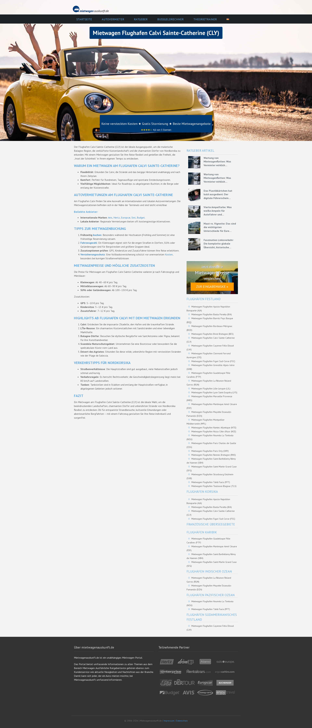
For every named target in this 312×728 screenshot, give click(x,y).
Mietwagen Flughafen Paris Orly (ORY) (210, 451)
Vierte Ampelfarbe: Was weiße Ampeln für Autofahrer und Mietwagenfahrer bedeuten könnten (220, 210)
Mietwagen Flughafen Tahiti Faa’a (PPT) (210, 482)
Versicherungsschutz (92, 254)
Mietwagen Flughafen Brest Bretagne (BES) (212, 333)
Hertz (116, 217)
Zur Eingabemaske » (212, 287)
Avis (110, 217)
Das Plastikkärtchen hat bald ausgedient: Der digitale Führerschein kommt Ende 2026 (218, 194)
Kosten (169, 254)
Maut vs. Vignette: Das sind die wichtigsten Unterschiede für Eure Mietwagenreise (220, 227)
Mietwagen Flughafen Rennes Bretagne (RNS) (213, 454)
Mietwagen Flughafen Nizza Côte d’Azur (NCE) (213, 431)
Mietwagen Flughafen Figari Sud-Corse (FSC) (213, 361)
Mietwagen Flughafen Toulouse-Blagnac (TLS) (213, 486)
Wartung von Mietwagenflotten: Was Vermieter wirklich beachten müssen (217, 161)
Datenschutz (182, 720)
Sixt (133, 217)
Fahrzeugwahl (88, 242)
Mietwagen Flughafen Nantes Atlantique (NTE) (213, 427)
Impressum (168, 720)
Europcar (125, 217)
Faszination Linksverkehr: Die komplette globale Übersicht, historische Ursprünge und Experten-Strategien (219, 243)
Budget (141, 217)
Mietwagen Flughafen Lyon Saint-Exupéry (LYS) (214, 392)
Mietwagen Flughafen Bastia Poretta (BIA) (211, 314)
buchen (97, 235)
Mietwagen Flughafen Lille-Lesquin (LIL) (210, 388)
